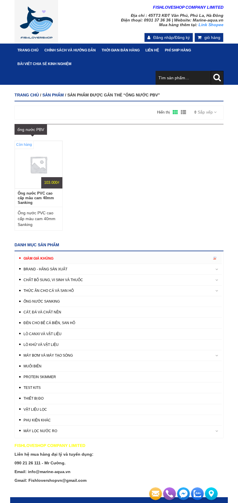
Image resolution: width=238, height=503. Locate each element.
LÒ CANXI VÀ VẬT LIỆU (43, 334)
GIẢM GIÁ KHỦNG (38, 258)
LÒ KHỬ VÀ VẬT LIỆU (41, 345)
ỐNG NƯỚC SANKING (42, 301)
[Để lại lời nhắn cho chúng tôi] (155, 493)
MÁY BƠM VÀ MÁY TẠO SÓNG (48, 355)
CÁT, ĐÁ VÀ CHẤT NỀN (42, 312)
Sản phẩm (53, 95)
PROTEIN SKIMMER (40, 377)
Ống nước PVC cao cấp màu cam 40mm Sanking (36, 198)
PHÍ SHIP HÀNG (178, 50)
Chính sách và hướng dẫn (70, 50)
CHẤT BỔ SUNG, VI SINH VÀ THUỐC (53, 280)
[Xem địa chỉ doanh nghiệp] (211, 493)
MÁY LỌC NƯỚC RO (40, 431)
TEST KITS (32, 388)
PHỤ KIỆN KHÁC (37, 420)
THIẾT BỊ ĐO (34, 398)
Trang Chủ (28, 50)
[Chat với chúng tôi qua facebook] (183, 493)
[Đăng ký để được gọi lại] (169, 493)
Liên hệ (152, 50)
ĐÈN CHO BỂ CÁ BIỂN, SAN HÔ (49, 323)
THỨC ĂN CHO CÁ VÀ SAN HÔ (49, 291)
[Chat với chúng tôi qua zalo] (197, 493)
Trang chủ (27, 95)
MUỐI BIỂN (33, 366)
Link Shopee (211, 24)
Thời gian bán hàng (121, 50)
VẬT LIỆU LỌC (35, 409)
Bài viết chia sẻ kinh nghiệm (44, 64)
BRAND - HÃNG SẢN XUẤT (45, 269)
